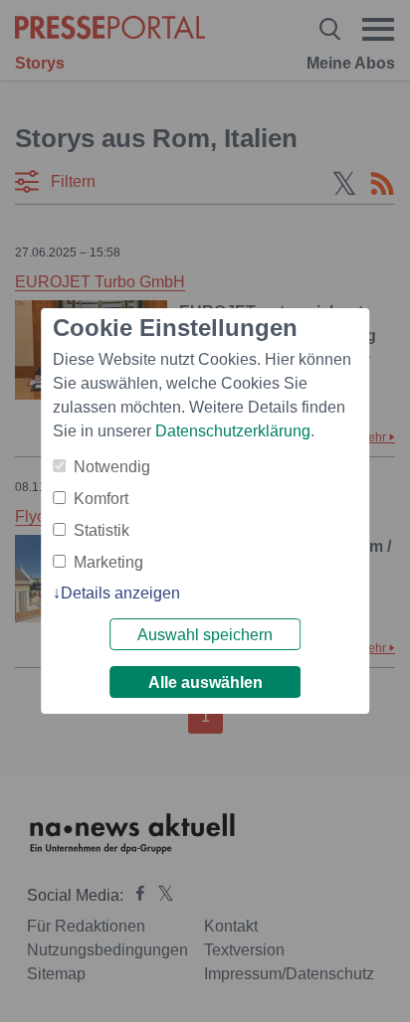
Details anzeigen (120, 593)
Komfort (101, 498)
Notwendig (112, 466)
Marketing (108, 562)
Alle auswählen (205, 682)
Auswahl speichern (205, 634)
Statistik (101, 530)
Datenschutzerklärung (232, 431)
